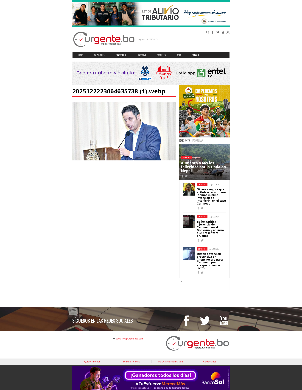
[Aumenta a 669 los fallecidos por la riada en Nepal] (182, 176)
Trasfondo (121, 55)
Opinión (195, 55)
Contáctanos (209, 361)
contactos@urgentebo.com (129, 338)
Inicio (80, 55)
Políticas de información (170, 361)
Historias (141, 55)
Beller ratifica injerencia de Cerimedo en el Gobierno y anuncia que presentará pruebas (210, 229)
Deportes (161, 55)
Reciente (184, 140)
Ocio (179, 55)
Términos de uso (131, 361)
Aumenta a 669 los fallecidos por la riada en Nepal (203, 166)
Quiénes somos (92, 361)
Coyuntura (99, 55)
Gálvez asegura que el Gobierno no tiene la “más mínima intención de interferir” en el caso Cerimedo (211, 196)
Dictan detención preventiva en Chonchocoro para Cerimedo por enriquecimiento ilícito (210, 261)
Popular (197, 140)
